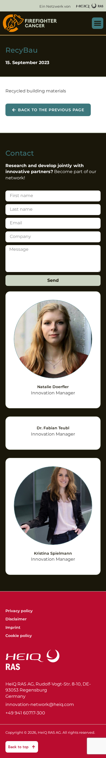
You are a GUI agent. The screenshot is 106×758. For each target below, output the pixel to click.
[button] (97, 23)
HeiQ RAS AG (49, 732)
